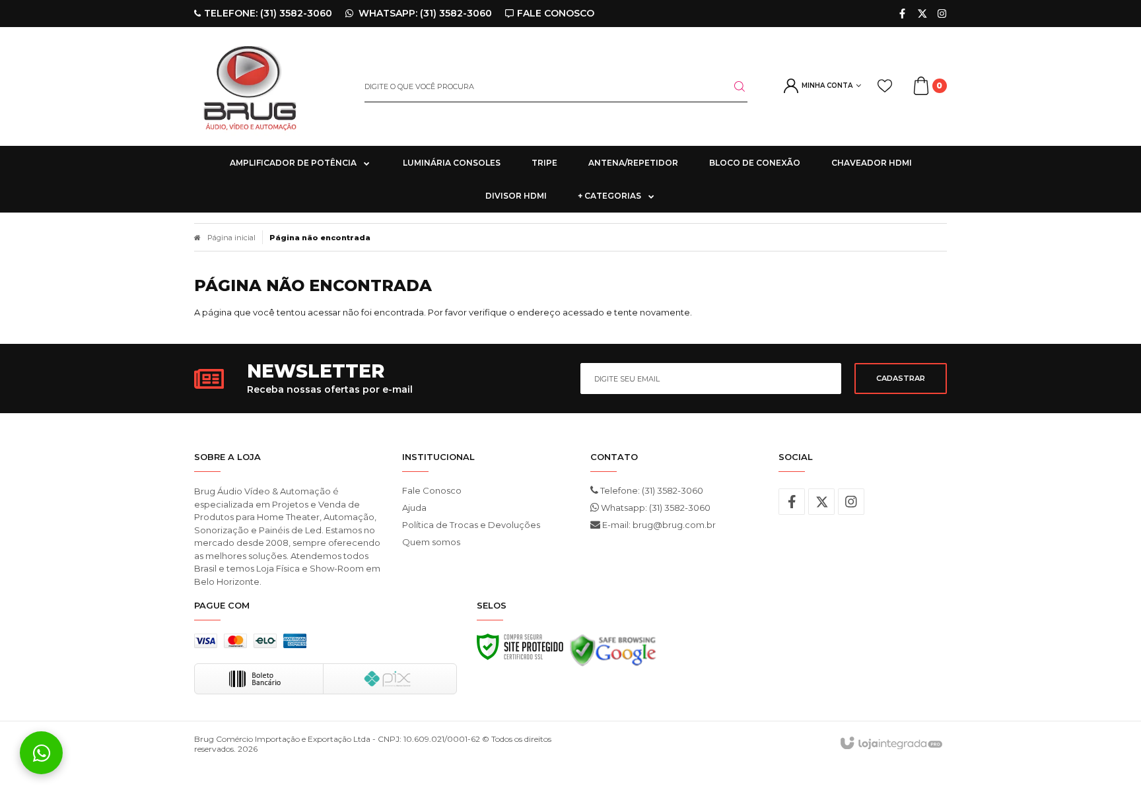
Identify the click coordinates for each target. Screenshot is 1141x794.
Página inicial (231, 237)
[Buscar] (731, 86)
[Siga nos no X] (922, 13)
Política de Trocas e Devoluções (471, 524)
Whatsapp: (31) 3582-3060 (654, 507)
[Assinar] (900, 378)
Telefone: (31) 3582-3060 (650, 490)
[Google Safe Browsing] (613, 654)
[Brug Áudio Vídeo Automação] (269, 86)
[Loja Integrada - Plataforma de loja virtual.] (890, 743)
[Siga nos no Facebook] (902, 13)
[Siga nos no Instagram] (942, 13)
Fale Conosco (432, 490)
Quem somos (431, 542)
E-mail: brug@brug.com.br (658, 524)
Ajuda (414, 507)
